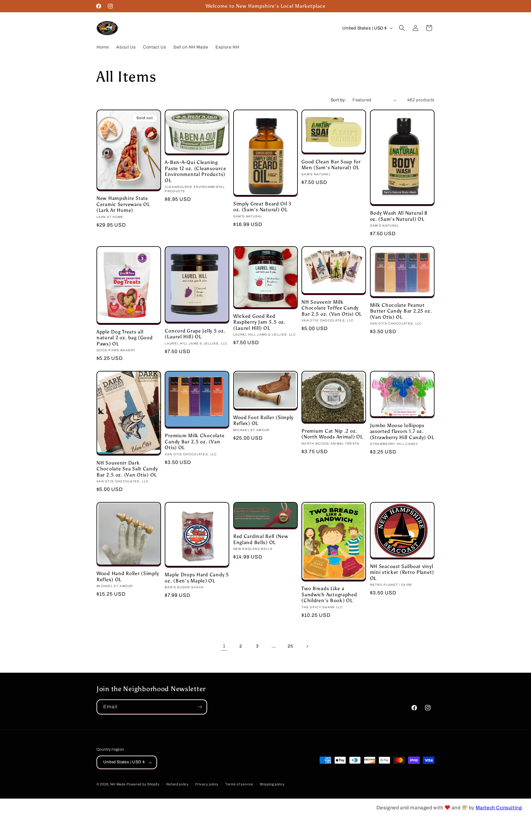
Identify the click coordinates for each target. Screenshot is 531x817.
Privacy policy (207, 784)
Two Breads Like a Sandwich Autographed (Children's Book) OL (329, 594)
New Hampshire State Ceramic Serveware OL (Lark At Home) (123, 204)
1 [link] (224, 645)
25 (290, 646)
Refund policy (177, 784)
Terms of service (239, 784)
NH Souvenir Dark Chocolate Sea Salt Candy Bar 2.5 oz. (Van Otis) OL (127, 469)
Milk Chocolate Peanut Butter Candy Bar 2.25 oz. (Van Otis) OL (401, 311)
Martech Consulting (499, 807)
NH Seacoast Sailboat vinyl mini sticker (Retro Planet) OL (402, 572)
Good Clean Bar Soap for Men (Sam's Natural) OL (331, 164)
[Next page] (307, 646)
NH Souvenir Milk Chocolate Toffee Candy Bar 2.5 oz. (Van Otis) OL (331, 308)
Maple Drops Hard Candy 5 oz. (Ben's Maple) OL (197, 577)
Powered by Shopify (143, 784)
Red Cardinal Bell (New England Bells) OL (260, 539)
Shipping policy (272, 784)
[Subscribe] (199, 706)
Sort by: (338, 100)
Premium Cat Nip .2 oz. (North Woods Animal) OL (332, 434)
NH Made (118, 784)
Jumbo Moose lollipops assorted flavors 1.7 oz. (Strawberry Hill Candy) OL (402, 431)
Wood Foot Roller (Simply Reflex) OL (263, 420)
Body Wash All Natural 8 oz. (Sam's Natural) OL (399, 216)
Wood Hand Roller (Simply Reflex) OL (127, 576)
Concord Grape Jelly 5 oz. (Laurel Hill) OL (195, 334)
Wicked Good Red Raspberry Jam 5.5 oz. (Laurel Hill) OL (259, 322)
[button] (402, 28)
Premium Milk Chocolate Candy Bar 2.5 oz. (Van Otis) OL (194, 441)
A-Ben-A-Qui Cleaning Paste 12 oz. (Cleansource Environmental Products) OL (195, 171)
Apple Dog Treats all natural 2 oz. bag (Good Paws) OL (124, 338)
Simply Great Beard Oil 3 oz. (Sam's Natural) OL (262, 206)
